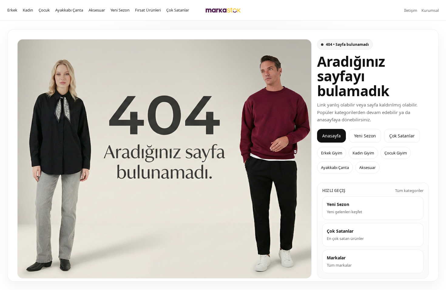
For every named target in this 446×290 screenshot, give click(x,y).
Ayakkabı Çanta (69, 10)
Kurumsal (430, 10)
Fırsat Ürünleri (148, 10)
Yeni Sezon (120, 10)
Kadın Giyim (363, 153)
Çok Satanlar (177, 10)
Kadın (28, 10)
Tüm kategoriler (409, 190)
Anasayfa (331, 136)
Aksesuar (97, 10)
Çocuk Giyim (395, 153)
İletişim (410, 10)
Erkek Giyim (331, 153)
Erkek (12, 10)
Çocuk (44, 10)
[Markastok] (223, 10)
